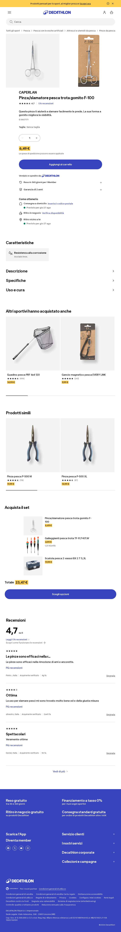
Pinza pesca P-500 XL (74, 476)
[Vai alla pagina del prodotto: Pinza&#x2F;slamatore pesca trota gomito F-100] (33, 525)
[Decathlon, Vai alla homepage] (57, 12)
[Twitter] (14, 848)
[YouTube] (21, 848)
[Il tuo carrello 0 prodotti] (111, 12)
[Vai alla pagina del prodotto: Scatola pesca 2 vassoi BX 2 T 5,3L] (33, 566)
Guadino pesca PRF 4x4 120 (23, 374)
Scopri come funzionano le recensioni (24, 643)
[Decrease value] (22, 138)
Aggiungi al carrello (60, 164)
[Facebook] (8, 848)
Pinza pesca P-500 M (19, 476)
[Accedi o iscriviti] (104, 12)
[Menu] (9, 12)
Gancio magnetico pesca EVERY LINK (84, 374)
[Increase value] (36, 138)
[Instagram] (27, 848)
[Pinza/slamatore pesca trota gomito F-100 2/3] (89, 61)
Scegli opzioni (60, 594)
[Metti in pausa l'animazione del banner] (108, 3)
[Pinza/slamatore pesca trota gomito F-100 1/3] (32, 61)
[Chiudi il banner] (112, 3)
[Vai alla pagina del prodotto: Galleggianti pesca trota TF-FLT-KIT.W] (33, 545)
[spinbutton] (29, 138)
